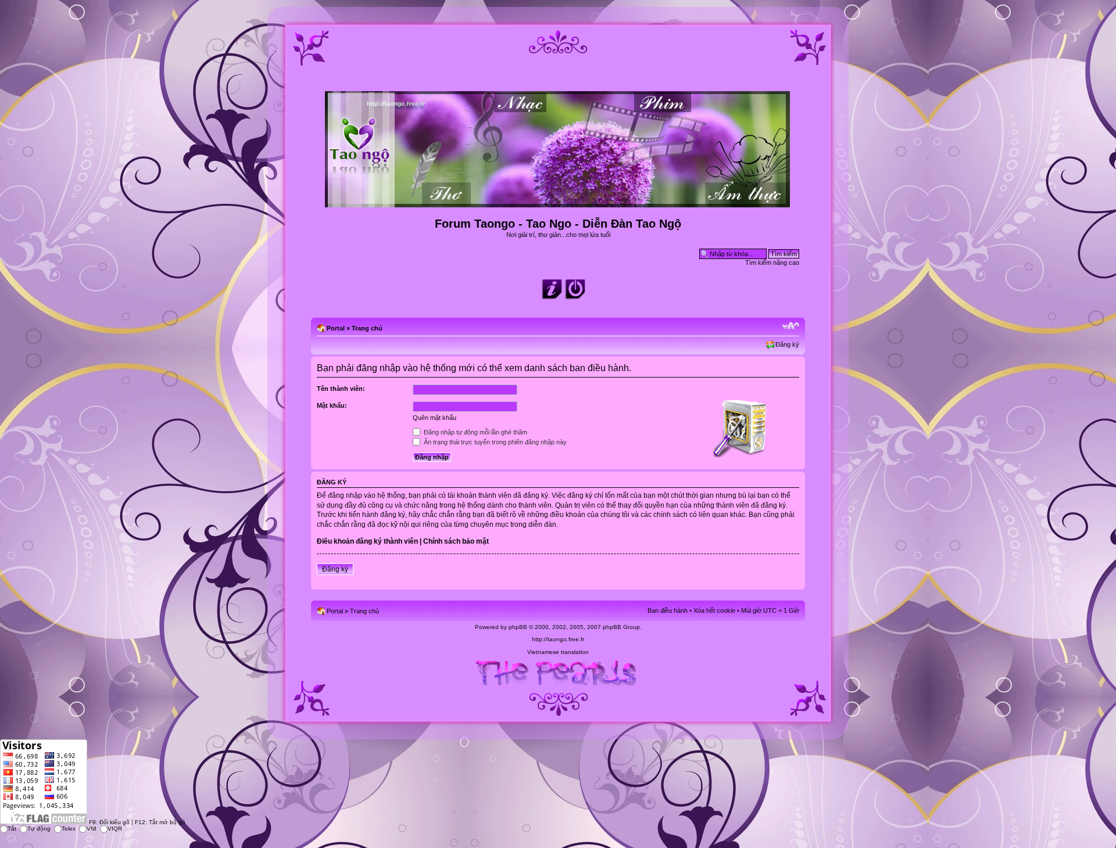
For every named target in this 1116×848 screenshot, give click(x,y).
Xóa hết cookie (714, 610)
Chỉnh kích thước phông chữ (790, 326)
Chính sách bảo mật (456, 541)
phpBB (518, 627)
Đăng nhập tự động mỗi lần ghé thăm (474, 432)
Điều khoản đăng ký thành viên (367, 541)
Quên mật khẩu (434, 417)
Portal (336, 328)
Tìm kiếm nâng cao (772, 262)
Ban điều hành (668, 610)
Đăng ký (787, 344)
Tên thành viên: (341, 388)
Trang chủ (367, 328)
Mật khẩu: (332, 405)
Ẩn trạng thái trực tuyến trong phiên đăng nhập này (494, 442)
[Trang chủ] (558, 202)
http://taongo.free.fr (558, 639)
